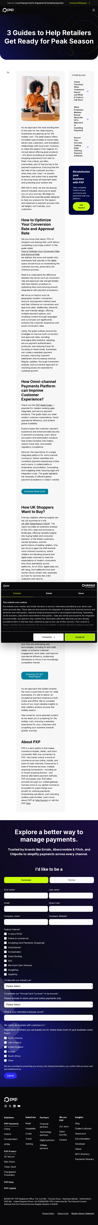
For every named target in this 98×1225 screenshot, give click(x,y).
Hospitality (31, 1128)
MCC (5, 1207)
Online (7, 1129)
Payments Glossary (84, 1159)
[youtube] (18, 1106)
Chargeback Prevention (10, 1173)
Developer (80, 1144)
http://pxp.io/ (41, 800)
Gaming (29, 1144)
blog (28, 803)
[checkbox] (48, 954)
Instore (7, 1134)
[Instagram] (5, 1106)
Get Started (81, 206)
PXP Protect (10, 1151)
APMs (7, 1144)
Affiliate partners (44, 1147)
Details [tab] (49, 593)
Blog (77, 1123)
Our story (64, 1126)
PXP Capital (10, 1188)
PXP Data (9, 1182)
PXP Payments (11, 1123)
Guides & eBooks (83, 1128)
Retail (28, 1123)
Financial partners (44, 1125)
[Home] (8, 10)
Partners (44, 1117)
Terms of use (62, 1213)
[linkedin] (14, 1106)
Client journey (63, 1133)
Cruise (29, 1133)
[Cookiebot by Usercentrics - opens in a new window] (84, 586)
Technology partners (45, 1133)
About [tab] (81, 593)
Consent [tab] (17, 593)
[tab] (26, 880)
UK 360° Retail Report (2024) (35, 523)
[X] (10, 1106)
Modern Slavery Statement (82, 1213)
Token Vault (10, 1167)
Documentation (82, 1138)
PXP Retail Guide (44, 405)
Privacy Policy (28, 1069)
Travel (29, 1138)
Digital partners (47, 1140)
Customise (47, 637)
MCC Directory (82, 1154)
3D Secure (9, 1156)
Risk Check (9, 1161)
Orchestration (10, 1139)
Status (78, 1149)
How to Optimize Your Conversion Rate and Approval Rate (40, 253)
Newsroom (80, 1133)
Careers (63, 1139)
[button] (93, 10)
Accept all (79, 637)
